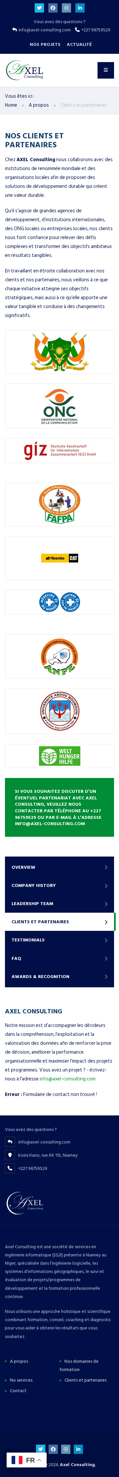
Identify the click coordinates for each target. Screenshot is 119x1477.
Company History (34, 885)
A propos (19, 1361)
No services (21, 1380)
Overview (23, 867)
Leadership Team (32, 903)
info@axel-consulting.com (68, 1079)
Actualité (79, 44)
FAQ (16, 958)
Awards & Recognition (40, 976)
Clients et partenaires (40, 922)
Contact (18, 1390)
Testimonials (28, 940)
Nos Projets (45, 44)
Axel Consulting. (78, 1464)
